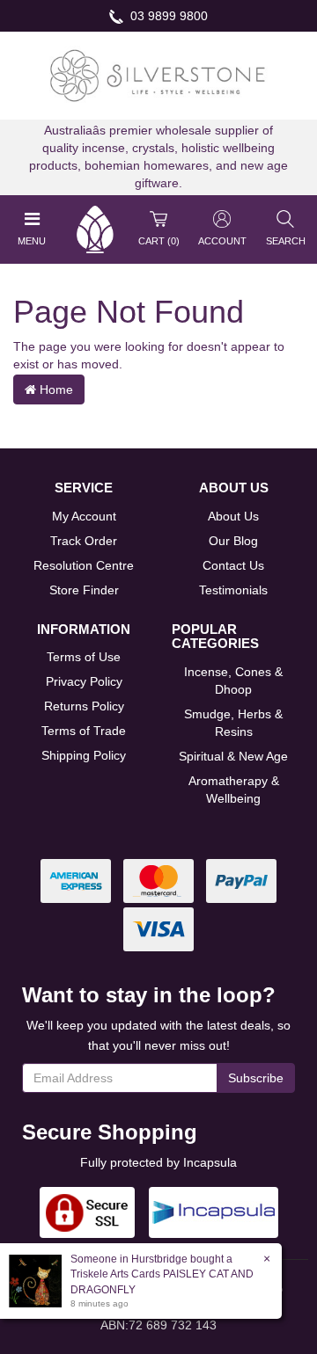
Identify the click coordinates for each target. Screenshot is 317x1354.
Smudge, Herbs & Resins (233, 723)
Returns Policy (84, 706)
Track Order (83, 541)
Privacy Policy (84, 681)
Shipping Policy (83, 755)
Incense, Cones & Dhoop (233, 680)
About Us (233, 516)
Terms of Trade (83, 731)
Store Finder (84, 590)
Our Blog (233, 541)
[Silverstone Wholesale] (158, 75)
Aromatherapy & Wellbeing (233, 789)
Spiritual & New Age (233, 756)
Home (54, 389)
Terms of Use (84, 657)
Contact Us (233, 565)
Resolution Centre (83, 565)
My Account (84, 516)
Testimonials (233, 590)
